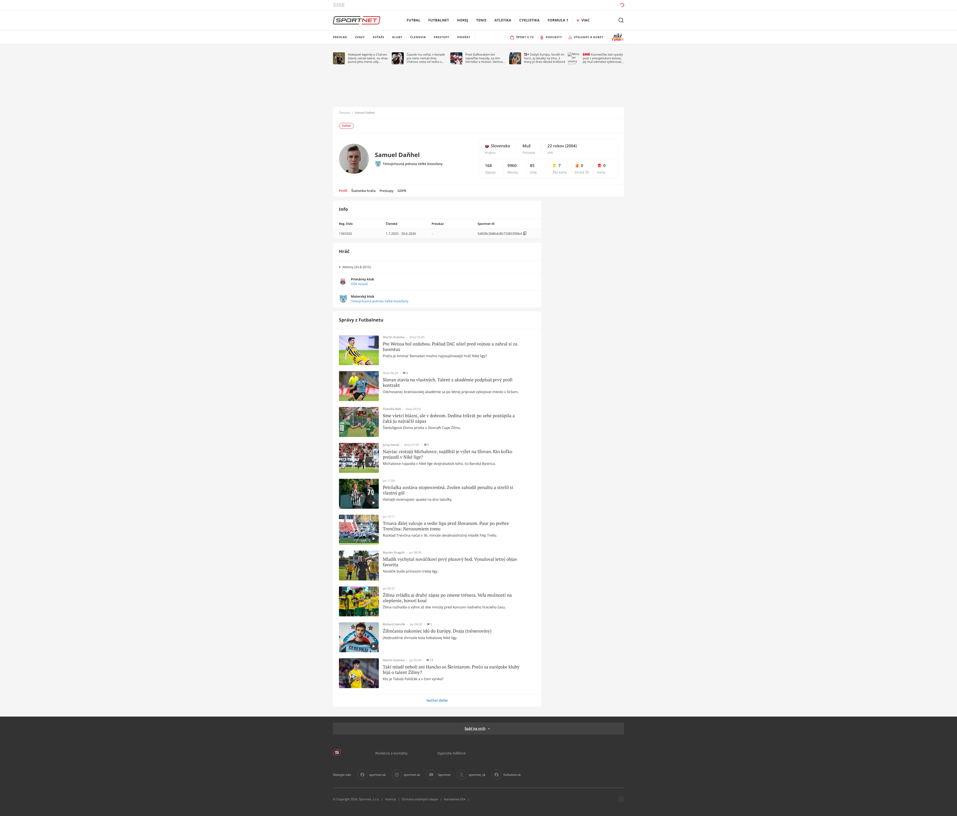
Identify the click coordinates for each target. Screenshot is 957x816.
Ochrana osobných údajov (420, 799)
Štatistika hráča (363, 190)
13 (431, 660)
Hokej (462, 20)
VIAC (585, 20)
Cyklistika (529, 20)
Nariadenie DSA (455, 799)
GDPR (402, 190)
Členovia (344, 113)
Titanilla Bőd (392, 409)
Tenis (481, 20)
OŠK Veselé (359, 284)
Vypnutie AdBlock (451, 753)
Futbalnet (438, 20)
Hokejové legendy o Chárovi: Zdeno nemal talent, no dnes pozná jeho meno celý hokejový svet (368, 58)
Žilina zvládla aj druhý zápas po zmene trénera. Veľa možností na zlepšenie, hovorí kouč (447, 597)
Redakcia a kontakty (391, 753)
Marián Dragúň (393, 553)
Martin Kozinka (394, 337)
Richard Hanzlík (394, 624)
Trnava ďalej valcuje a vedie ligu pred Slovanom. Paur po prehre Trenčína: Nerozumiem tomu (446, 526)
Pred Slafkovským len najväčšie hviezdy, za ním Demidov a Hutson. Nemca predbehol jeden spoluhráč (484, 58)
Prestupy (387, 190)
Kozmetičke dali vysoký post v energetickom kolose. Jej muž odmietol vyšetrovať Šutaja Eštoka (603, 58)
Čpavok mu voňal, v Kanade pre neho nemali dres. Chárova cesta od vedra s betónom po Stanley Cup (426, 58)
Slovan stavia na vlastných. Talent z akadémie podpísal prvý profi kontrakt (447, 382)
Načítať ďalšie (437, 700)
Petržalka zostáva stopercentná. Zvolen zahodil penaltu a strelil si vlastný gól (448, 490)
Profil (343, 190)
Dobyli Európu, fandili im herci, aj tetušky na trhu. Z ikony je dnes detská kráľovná (544, 58)
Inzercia (390, 799)
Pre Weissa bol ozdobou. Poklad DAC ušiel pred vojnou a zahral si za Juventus (450, 346)
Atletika (502, 20)
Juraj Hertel (391, 445)
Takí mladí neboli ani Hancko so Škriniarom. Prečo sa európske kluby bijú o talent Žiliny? (451, 669)
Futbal (413, 20)
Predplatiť (586, 5)
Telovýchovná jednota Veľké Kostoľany (413, 164)
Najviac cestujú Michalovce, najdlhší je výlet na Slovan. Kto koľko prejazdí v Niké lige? (447, 454)
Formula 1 (558, 20)
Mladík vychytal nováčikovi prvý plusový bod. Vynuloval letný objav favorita (450, 562)
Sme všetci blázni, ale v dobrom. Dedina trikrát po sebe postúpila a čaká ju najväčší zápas (449, 418)
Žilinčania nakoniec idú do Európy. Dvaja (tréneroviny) (437, 631)
